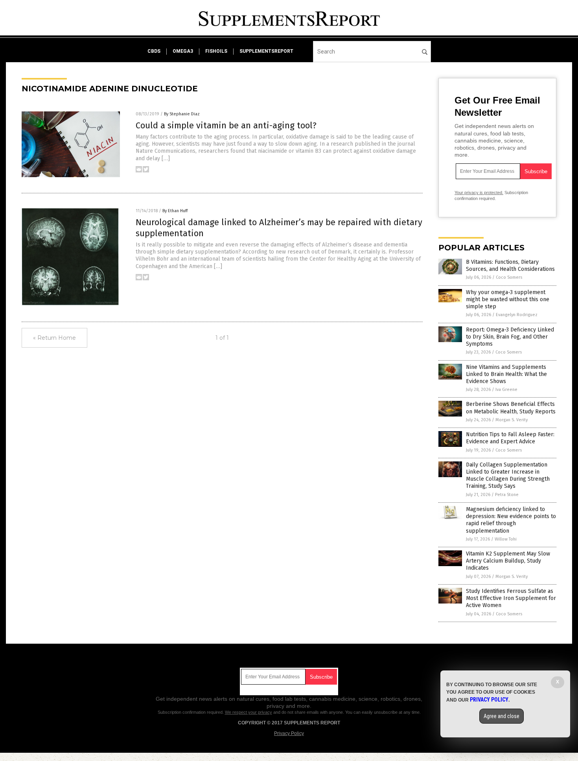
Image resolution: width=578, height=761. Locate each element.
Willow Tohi (506, 539)
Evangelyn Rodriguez (517, 314)
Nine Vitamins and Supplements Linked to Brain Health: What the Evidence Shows (506, 374)
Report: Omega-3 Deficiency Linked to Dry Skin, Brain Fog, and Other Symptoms (510, 336)
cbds (153, 51)
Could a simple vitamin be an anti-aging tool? (226, 125)
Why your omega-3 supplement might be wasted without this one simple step (507, 299)
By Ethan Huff (175, 210)
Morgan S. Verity (511, 419)
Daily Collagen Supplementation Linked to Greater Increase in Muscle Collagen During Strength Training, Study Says (508, 475)
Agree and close (501, 716)
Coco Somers (509, 277)
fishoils (216, 51)
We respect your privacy (248, 712)
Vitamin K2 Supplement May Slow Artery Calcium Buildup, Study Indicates (508, 560)
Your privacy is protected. (479, 192)
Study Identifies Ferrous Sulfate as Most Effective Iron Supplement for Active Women (511, 598)
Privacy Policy (289, 733)
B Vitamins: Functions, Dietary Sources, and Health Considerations (510, 265)
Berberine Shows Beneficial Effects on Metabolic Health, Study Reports (511, 408)
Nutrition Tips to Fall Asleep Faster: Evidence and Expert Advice (510, 438)
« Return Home (54, 337)
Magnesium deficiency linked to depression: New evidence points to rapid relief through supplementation (511, 520)
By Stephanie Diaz (182, 114)
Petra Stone (507, 494)
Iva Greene (506, 389)
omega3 (183, 51)
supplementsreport (266, 51)
